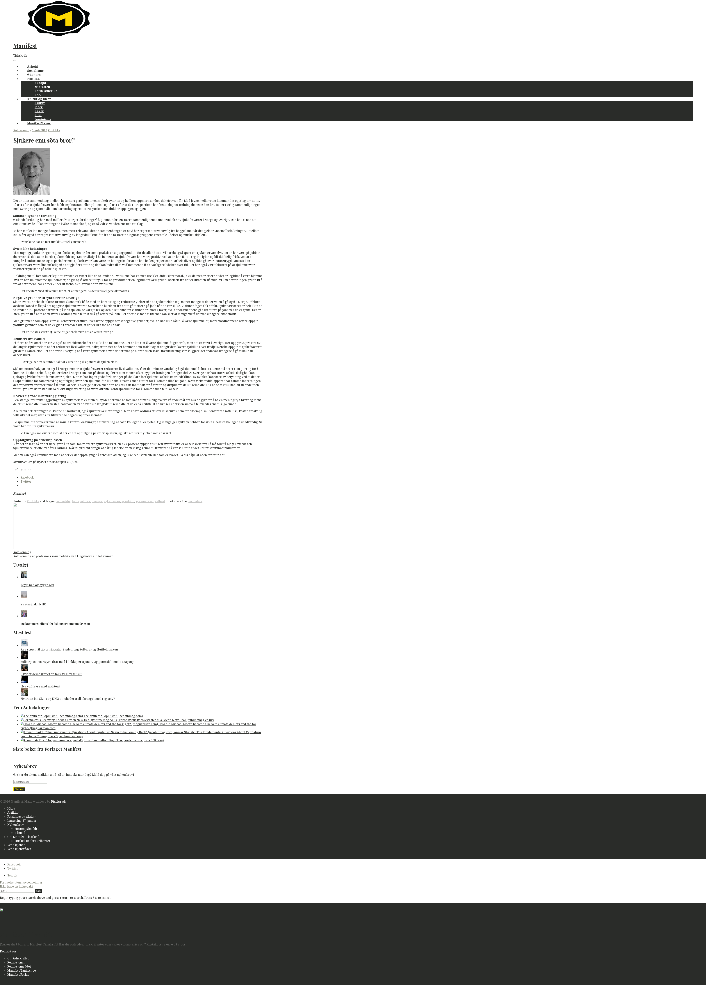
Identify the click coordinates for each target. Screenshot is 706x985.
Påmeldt (20, 833)
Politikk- (54, 130)
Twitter (12, 868)
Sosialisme (35, 71)
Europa (40, 83)
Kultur (40, 103)
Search (12, 875)
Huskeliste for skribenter (32, 841)
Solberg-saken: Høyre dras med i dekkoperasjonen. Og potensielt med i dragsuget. (79, 662)
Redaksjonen (16, 845)
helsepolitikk (81, 501)
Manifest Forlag (18, 974)
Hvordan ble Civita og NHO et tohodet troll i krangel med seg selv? (68, 699)
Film (38, 115)
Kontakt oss (8, 951)
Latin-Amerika (46, 91)
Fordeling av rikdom (21, 817)
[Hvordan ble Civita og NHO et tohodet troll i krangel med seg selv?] (24, 695)
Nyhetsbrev (15, 825)
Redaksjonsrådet (19, 849)
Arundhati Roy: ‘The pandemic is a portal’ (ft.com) (128, 740)
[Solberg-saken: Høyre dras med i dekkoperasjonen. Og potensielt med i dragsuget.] (24, 658)
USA (38, 95)
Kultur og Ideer (39, 99)
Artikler (13, 812)
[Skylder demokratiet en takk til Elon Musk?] (24, 670)
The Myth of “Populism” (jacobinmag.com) (113, 716)
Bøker (39, 111)
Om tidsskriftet (18, 958)
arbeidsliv (63, 501)
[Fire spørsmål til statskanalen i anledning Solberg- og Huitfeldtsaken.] (24, 645)
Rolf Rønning (22, 130)
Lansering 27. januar (22, 821)
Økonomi (34, 75)
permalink (195, 501)
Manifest (25, 45)
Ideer (39, 107)
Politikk (33, 79)
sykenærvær (144, 501)
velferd (160, 501)
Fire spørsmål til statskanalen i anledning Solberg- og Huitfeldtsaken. (70, 649)
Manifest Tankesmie (21, 970)
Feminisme (43, 119)
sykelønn (128, 501)
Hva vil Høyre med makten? (40, 686)
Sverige (97, 501)
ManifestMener (39, 123)
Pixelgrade (59, 801)
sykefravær (112, 501)
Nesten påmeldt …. (28, 829)
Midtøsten (42, 87)
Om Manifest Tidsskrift (23, 837)
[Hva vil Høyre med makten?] (24, 682)
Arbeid (32, 67)
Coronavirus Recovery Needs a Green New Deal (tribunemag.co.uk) (166, 720)
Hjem (11, 808)
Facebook (14, 864)
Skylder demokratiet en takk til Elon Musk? (51, 674)
